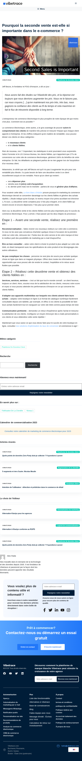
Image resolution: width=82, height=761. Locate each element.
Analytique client (72, 483)
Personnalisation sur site (13, 716)
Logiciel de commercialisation (68, 525)
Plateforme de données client (68, 80)
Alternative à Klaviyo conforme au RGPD (18, 529)
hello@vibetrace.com (70, 746)
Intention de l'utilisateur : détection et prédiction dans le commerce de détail (32, 487)
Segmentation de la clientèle (68, 468)
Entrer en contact (28, 647)
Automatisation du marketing (68, 510)
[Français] (73, 750)
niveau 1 (30, 411)
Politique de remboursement (67, 723)
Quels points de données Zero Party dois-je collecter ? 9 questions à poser (32, 456)
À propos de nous (63, 727)
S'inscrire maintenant (52, 647)
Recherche (32, 365)
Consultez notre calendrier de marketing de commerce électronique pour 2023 (38, 431)
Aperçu (6, 698)
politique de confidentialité (66, 706)
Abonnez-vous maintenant (67, 679)
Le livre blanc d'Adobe (32, 193)
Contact (59, 698)
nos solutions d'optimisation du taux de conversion (37, 326)
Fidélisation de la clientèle (12, 411)
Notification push (10, 712)
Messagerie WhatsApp (12, 709)
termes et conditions (64, 702)
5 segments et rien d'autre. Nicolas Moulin (19, 471)
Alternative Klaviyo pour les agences (17, 513)
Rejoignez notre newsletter (41, 393)
